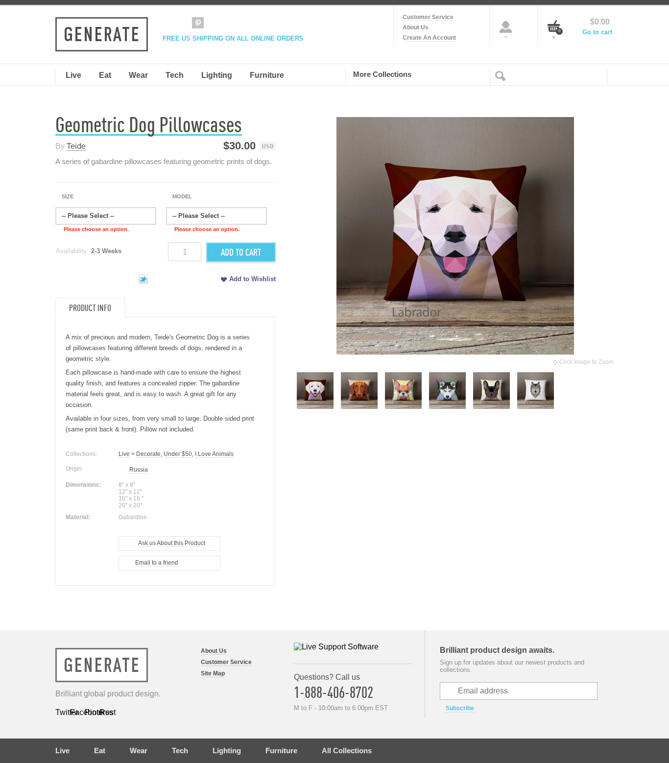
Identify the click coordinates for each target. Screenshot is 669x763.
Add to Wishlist (252, 279)
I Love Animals (214, 454)
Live (124, 454)
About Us (416, 27)
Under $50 (178, 454)
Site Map (213, 673)
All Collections (347, 750)
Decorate (148, 454)
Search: (502, 75)
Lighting (227, 750)
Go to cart (597, 32)
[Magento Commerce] (101, 34)
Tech (180, 750)
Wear (138, 750)
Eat (99, 750)
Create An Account (429, 37)
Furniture (281, 750)
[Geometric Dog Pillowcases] (315, 406)
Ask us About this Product (171, 543)
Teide (76, 146)
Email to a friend (156, 562)
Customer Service (428, 17)
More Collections (382, 74)
